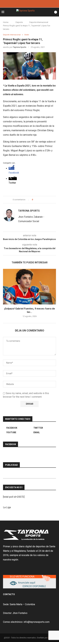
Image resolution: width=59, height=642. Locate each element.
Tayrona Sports (19, 47)
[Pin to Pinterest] (43, 199)
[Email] (33, 3)
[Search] (50, 12)
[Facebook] (25, 3)
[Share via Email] (46, 199)
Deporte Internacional (38, 22)
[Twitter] (29, 3)
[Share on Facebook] (38, 199)
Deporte (19, 22)
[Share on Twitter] (41, 199)
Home (5, 22)
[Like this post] (34, 199)
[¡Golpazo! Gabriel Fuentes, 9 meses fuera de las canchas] (29, 286)
